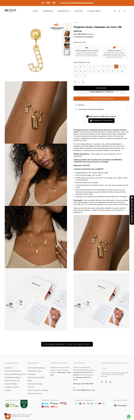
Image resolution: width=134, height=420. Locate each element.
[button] (114, 11)
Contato (8, 390)
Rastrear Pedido (11, 384)
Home (75, 22)
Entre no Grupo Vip (12, 381)
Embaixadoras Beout (13, 377)
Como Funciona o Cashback (38, 390)
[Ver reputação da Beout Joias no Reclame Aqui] (24, 405)
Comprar (101, 88)
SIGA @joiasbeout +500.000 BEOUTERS (67, 344)
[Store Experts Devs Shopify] (120, 405)
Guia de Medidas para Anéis (15, 374)
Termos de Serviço (35, 393)
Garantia (31, 387)
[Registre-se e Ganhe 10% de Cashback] (132, 210)
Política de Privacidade (36, 368)
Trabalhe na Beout (12, 387)
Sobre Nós (9, 368)
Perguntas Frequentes (13, 371)
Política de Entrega (35, 384)
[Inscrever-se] (128, 368)
